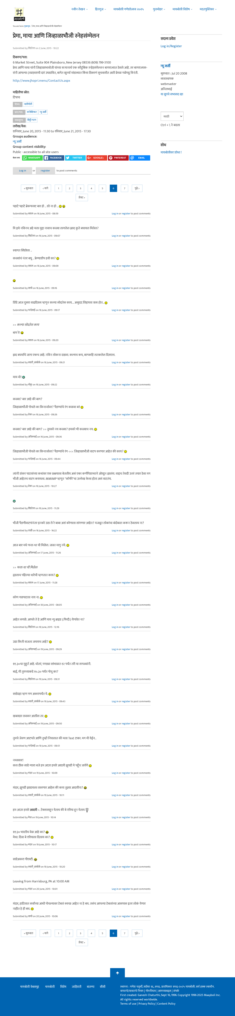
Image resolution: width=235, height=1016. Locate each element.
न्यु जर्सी (43, 112)
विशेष (63, 986)
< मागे (45, 188)
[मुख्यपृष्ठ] (19, 14)
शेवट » (82, 197)
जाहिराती (76, 986)
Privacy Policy (147, 1003)
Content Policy (166, 1003)
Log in (22, 170)
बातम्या (90, 986)
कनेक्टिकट (32, 112)
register (45, 170)
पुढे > (137, 188)
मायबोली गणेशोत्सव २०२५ (128, 9)
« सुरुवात (28, 188)
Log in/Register (171, 46)
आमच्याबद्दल (165, 990)
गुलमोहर (157, 9)
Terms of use (128, 1003)
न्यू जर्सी (17, 141)
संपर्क (176, 990)
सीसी (102, 986)
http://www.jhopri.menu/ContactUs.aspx (41, 81)
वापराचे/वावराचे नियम (131, 990)
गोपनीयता (151, 990)
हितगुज (99, 9)
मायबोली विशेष (181, 9)
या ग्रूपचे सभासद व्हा (172, 94)
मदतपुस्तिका (207, 9)
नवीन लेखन (78, 9)
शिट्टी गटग (31, 120)
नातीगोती (28, 104)
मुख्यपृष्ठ (27, 26)
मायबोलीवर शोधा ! (171, 152)
